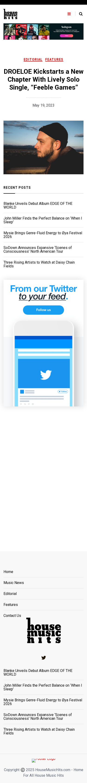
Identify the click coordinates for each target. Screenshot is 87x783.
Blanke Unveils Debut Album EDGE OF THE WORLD (37, 205)
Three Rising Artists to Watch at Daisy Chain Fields (39, 264)
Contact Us (12, 616)
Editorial (33, 59)
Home (8, 572)
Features (54, 59)
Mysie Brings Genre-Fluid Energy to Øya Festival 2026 (42, 235)
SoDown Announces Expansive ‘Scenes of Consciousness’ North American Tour (37, 249)
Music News (13, 583)
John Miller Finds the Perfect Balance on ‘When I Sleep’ (42, 220)
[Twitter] (43, 658)
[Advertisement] (43, 473)
